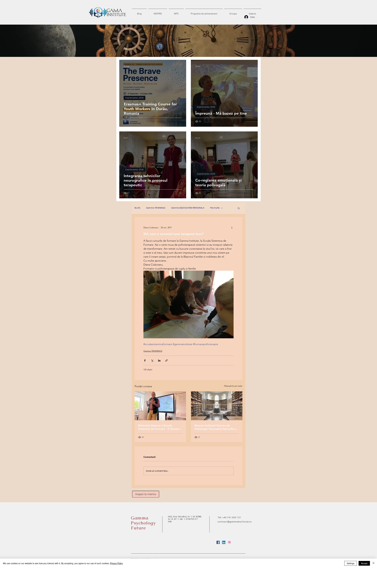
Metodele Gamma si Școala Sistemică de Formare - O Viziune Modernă (158, 427)
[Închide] (373, 563)
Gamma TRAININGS (155, 208)
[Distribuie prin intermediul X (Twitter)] (152, 360)
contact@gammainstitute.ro (235, 522)
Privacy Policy (116, 563)
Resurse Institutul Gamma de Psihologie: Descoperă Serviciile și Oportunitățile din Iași (216, 427)
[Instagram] (229, 542)
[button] (238, 208)
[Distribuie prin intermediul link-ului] (166, 360)
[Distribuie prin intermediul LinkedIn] (159, 360)
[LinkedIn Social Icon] (223, 542)
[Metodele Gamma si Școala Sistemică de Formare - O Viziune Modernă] (160, 405)
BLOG (137, 208)
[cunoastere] (216, 405)
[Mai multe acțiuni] (232, 227)
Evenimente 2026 (134, 97)
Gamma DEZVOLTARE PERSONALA (187, 208)
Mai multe (215, 208)
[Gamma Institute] (218, 542)
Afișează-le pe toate (233, 386)
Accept (364, 563)
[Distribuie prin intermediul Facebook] (144, 360)
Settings (350, 563)
